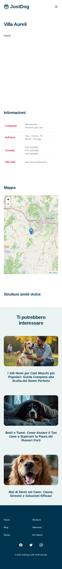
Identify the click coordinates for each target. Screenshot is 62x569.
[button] (31, 231)
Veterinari (37, 527)
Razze (7, 535)
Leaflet (54, 272)
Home (7, 520)
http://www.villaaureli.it (36, 162)
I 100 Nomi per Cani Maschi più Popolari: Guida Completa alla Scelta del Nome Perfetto (31, 376)
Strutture (36, 520)
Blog (6, 527)
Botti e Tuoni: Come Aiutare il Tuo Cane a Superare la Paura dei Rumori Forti (31, 436)
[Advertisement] (31, 78)
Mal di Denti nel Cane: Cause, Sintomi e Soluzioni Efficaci (31, 494)
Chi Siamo (37, 535)
